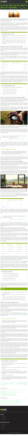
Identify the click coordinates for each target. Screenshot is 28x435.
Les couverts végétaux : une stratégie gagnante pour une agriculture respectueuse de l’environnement (7, 384)
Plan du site (14, 434)
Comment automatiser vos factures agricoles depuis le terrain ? (8, 394)
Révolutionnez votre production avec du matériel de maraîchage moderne (10, 402)
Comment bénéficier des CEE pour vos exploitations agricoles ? (8, 395)
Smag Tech (13, 23)
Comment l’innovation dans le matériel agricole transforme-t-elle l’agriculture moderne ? (22, 384)
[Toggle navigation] (26, 1)
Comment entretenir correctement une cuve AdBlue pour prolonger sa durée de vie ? (11, 401)
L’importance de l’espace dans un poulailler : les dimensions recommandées (10, 400)
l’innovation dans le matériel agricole (16, 225)
